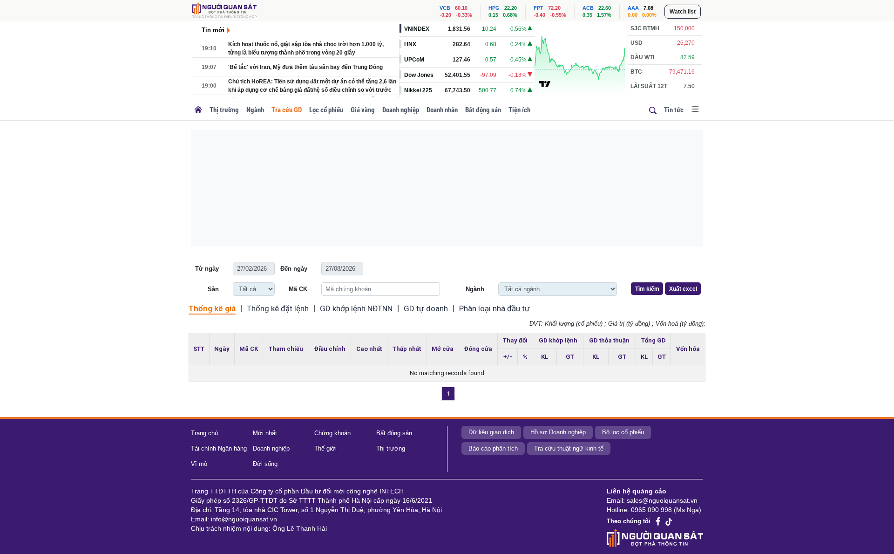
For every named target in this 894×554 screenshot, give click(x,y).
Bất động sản (483, 110)
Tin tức (674, 110)
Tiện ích (519, 110)
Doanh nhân (442, 110)
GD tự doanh (426, 308)
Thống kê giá (212, 308)
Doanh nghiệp (400, 110)
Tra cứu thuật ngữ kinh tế (568, 448)
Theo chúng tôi (628, 521)
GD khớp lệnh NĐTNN (356, 308)
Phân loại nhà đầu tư (494, 308)
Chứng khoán (332, 433)
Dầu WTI (642, 57)
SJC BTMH (644, 28)
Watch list (683, 11)
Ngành (255, 110)
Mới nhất (265, 433)
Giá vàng (363, 110)
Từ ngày (207, 268)
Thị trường (224, 110)
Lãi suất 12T (648, 86)
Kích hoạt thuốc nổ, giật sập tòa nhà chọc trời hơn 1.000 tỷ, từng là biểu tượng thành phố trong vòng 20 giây (306, 48)
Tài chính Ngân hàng (219, 448)
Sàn (213, 289)
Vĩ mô (199, 463)
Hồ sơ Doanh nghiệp (558, 432)
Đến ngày (293, 268)
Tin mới (213, 30)
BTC (636, 71)
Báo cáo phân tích (493, 448)
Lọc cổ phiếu (326, 110)
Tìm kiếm (647, 289)
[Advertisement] (447, 188)
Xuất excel (683, 289)
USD (636, 43)
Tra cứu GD (286, 110)
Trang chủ (204, 433)
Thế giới (325, 448)
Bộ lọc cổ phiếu (623, 432)
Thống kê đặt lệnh (278, 308)
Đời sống (265, 463)
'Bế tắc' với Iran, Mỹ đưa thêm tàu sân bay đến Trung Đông (305, 67)
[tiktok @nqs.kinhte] (668, 521)
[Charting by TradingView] (544, 83)
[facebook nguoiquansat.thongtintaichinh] (658, 522)
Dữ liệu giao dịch (491, 432)
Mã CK (298, 289)
